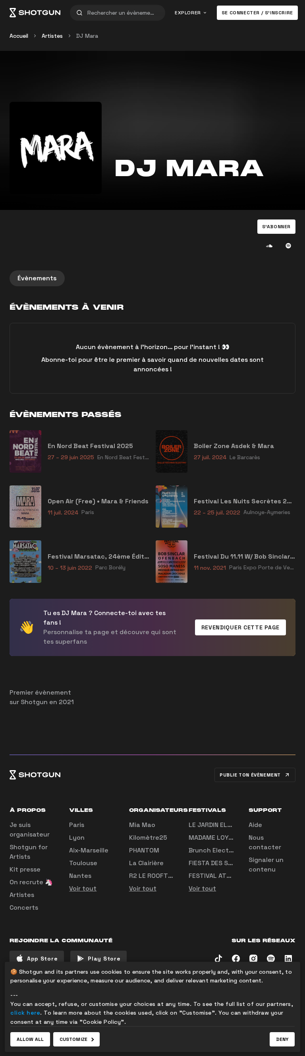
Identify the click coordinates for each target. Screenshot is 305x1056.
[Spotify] (288, 246)
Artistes (52, 35)
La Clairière (146, 863)
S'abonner (276, 226)
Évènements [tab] (37, 278)
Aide (255, 825)
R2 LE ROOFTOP (152, 876)
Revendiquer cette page (240, 627)
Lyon (77, 837)
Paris (76, 825)
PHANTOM (144, 850)
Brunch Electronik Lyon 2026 (234, 850)
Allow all (30, 1039)
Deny (282, 1039)
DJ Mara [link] (87, 35)
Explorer (188, 13)
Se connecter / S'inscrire (257, 13)
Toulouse (83, 863)
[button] (276, 226)
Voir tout (83, 888)
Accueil (19, 35)
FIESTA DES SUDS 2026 (223, 863)
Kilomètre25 (148, 837)
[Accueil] (35, 12)
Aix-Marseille (88, 850)
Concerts (24, 907)
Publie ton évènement (250, 775)
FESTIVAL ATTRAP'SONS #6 (230, 876)
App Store (42, 958)
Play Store (104, 958)
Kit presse (25, 869)
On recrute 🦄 (31, 882)
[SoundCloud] (269, 246)
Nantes (80, 876)
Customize (73, 1039)
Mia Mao (142, 825)
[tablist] (152, 278)
